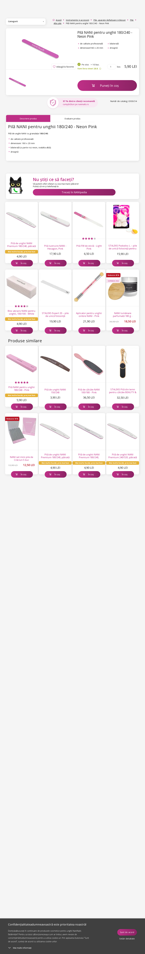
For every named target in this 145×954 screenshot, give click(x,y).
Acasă (58, 20)
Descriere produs (28, 118)
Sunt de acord (127, 932)
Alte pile (57, 23)
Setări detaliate (127, 938)
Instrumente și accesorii (77, 20)
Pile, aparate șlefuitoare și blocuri (109, 20)
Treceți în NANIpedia (74, 192)
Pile (132, 20)
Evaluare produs (72, 118)
